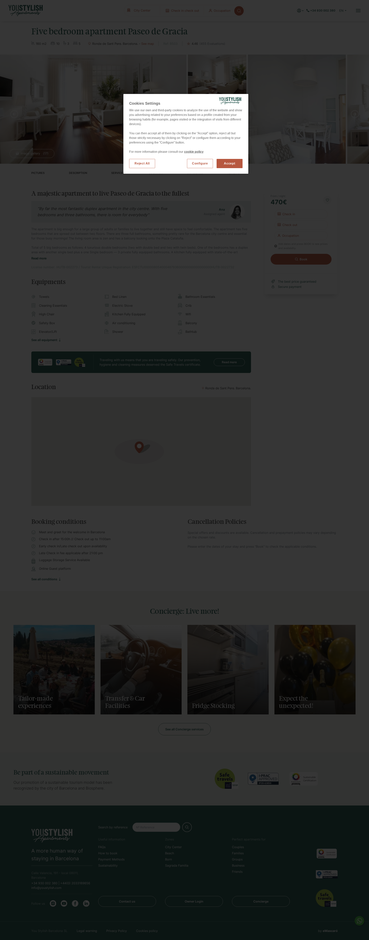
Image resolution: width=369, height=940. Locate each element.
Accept (229, 163)
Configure (200, 163)
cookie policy (194, 151)
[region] (185, 134)
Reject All (142, 163)
